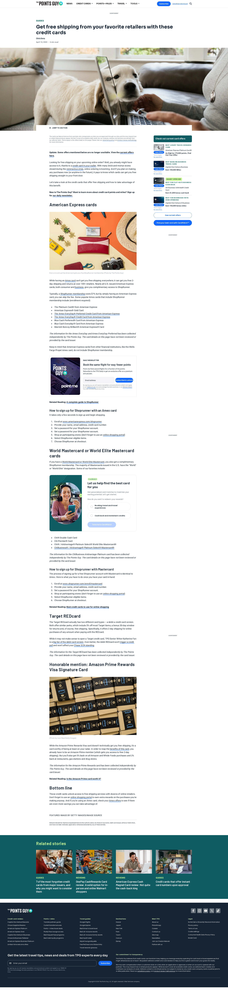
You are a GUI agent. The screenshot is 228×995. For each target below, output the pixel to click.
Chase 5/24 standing (84, 645)
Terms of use (192, 928)
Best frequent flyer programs (54, 935)
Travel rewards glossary (88, 948)
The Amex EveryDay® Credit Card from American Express (82, 317)
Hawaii (118, 922)
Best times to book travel (88, 928)
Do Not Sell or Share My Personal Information (204, 922)
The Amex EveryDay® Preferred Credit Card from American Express (87, 313)
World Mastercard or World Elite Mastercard (83, 462)
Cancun (119, 938)
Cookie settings (193, 932)
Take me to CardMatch (102, 525)
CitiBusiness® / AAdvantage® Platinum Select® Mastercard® (84, 547)
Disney (118, 941)
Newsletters (156, 938)
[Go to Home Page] (49, 3)
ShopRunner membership (72, 294)
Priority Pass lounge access (53, 932)
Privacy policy (193, 925)
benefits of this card (119, 749)
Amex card (70, 280)
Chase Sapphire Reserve (16, 925)
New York (119, 928)
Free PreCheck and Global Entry (91, 944)
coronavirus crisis (74, 169)
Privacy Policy (127, 387)
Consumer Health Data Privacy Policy (201, 935)
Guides (40, 20)
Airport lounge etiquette (88, 941)
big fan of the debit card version (68, 642)
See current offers (173, 215)
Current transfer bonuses (53, 925)
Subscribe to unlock (124, 380)
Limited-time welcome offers (18, 944)
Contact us (156, 932)
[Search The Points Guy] (191, 3)
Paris (117, 932)
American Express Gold (16, 932)
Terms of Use (91, 387)
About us (155, 922)
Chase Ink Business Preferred (18, 938)
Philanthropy (156, 925)
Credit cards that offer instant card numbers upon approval (173, 883)
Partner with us (157, 944)
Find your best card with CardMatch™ (173, 223)
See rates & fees (158, 157)
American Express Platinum (17, 928)
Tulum (118, 935)
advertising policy (108, 140)
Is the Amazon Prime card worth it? (83, 779)
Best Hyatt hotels (86, 938)
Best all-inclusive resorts (88, 932)
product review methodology (127, 140)
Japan (118, 925)
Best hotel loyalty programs (54, 938)
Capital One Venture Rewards (18, 922)
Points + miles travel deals (53, 928)
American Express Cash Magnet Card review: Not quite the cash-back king (133, 885)
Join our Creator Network (161, 941)
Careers (155, 928)
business (79, 287)
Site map (155, 935)
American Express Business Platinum (21, 941)
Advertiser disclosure (180, 4)
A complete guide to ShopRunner (82, 402)
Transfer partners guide (52, 922)
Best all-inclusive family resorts (91, 935)
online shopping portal (113, 435)
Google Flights (85, 922)
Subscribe (163, 4)
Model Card (192, 938)
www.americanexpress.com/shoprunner (82, 421)
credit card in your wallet (84, 165)
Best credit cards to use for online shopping (87, 607)
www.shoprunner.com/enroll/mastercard (82, 583)
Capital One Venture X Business (19, 935)
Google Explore (85, 925)
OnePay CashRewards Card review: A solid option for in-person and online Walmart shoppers (92, 886)
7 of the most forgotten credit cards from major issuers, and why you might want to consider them (54, 886)
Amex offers (115, 800)
